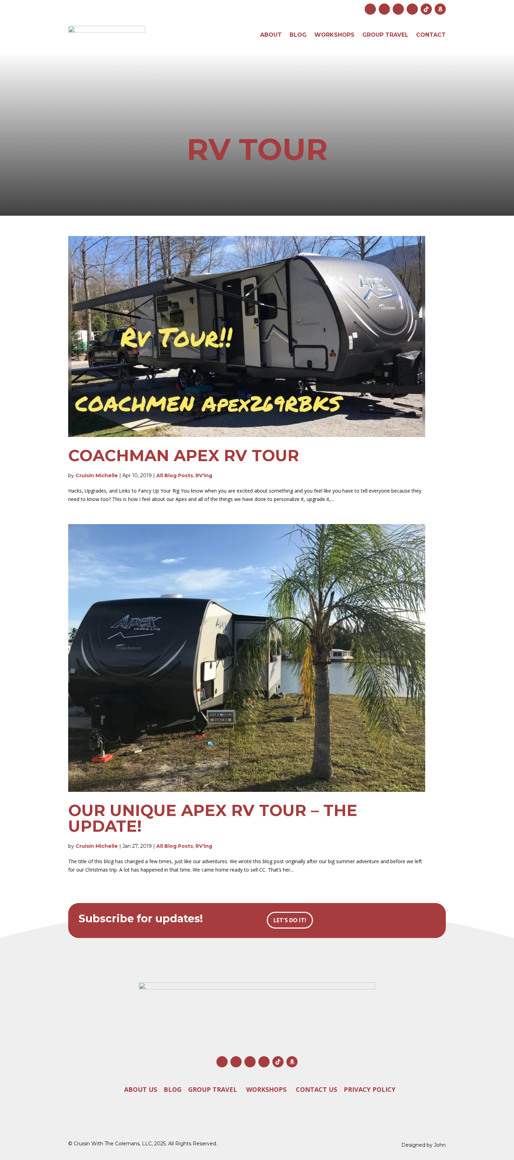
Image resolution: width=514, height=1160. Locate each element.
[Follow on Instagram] (370, 9)
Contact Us (316, 1089)
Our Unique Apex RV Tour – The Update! (212, 818)
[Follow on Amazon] (440, 9)
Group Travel (385, 34)
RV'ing (203, 475)
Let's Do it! (289, 920)
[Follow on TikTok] (426, 9)
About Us (140, 1089)
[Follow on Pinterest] (412, 9)
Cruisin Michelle (97, 475)
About (271, 34)
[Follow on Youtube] (398, 9)
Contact (431, 34)
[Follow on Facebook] (384, 9)
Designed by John (423, 1145)
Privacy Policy (369, 1089)
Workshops (334, 34)
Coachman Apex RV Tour (183, 455)
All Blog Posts (174, 475)
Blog (298, 34)
